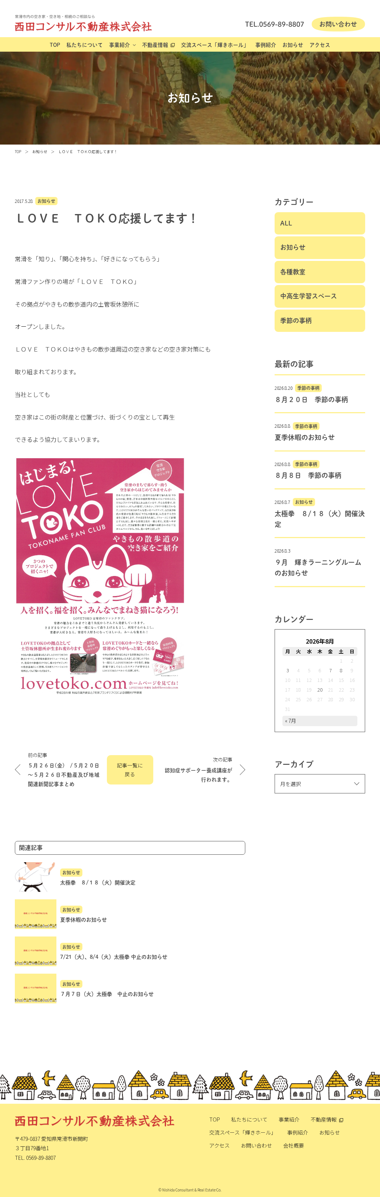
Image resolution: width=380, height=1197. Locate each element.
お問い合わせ (256, 1145)
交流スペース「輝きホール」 (215, 45)
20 (319, 689)
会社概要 (293, 1145)
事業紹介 (119, 45)
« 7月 (290, 720)
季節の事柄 (296, 320)
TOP (55, 45)
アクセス (319, 45)
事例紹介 (265, 45)
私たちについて (84, 45)
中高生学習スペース (308, 296)
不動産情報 (155, 45)
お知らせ (292, 45)
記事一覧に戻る (130, 769)
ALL (286, 223)
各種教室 (292, 272)
